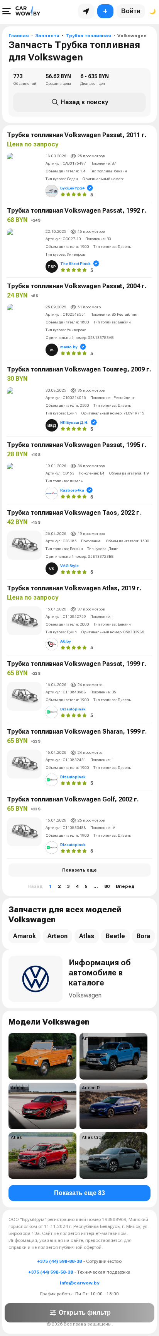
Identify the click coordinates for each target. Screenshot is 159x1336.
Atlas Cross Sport (100, 1137)
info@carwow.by (79, 1283)
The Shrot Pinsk (75, 263)
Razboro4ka (72, 490)
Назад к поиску (84, 102)
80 (107, 886)
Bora (143, 936)
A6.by (65, 641)
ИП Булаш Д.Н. (74, 422)
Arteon (57, 936)
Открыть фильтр (85, 1312)
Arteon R (91, 1087)
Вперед (125, 886)
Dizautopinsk (73, 709)
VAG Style (69, 566)
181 (15, 1038)
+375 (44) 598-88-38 (59, 1261)
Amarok (24, 936)
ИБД (51, 425)
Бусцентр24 (72, 188)
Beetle (115, 936)
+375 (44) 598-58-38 (51, 1272)
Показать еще (79, 870)
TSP (51, 267)
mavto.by (69, 347)
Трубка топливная (88, 35)
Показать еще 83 (79, 1193)
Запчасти (47, 35)
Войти (130, 11)
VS (51, 569)
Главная (18, 35)
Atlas (86, 936)
